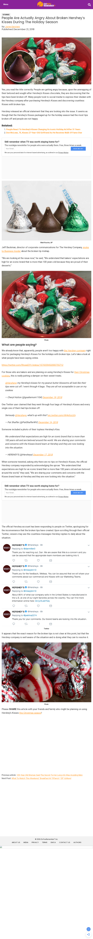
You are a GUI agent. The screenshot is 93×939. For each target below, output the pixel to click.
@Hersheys (11, 383)
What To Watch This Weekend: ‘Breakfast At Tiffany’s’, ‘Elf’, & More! (41, 778)
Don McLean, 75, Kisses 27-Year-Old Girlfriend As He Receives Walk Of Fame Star (44, 132)
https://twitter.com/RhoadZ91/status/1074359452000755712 (32, 365)
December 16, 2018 (48, 422)
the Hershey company (75, 350)
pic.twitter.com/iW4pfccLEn (62, 415)
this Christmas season (30, 713)
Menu (5, 4)
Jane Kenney (12, 26)
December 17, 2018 (43, 454)
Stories (6, 15)
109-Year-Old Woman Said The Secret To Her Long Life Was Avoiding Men (50, 775)
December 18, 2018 (52, 397)
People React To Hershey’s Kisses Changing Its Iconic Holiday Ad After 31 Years (43, 129)
